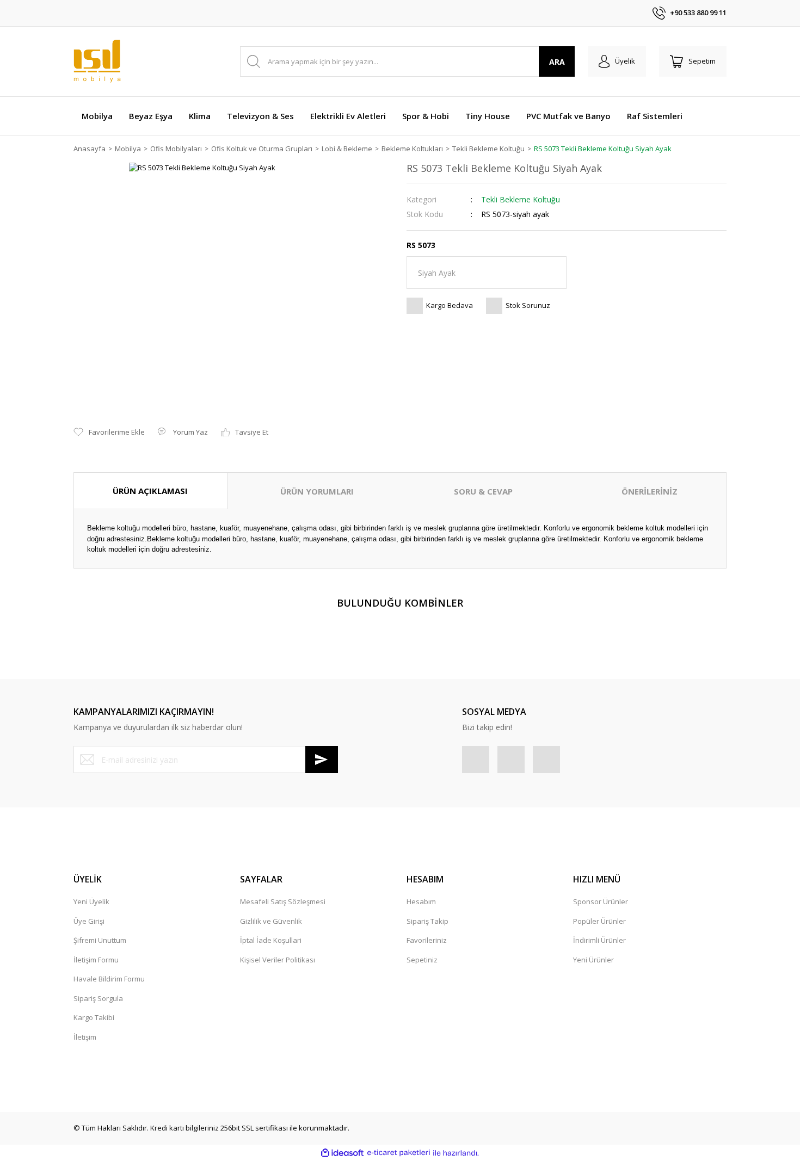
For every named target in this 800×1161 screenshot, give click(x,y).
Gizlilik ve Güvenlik (271, 921)
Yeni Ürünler (593, 960)
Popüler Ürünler (599, 921)
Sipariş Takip (427, 921)
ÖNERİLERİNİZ (649, 491)
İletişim (84, 1037)
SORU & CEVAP (483, 491)
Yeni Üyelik (91, 901)
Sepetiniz (422, 960)
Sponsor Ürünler (600, 901)
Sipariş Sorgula (98, 998)
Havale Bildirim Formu (109, 979)
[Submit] (321, 759)
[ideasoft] (342, 1152)
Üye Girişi (88, 921)
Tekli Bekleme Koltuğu (520, 199)
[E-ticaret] (398, 1152)
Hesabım (421, 901)
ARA (557, 62)
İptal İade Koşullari (270, 940)
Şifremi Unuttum (99, 940)
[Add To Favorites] (109, 432)
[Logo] (97, 61)
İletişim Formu (96, 960)
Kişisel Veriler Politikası (277, 960)
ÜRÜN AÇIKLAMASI (150, 490)
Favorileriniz (427, 940)
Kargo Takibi (93, 1017)
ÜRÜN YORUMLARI (317, 491)
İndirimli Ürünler (599, 940)
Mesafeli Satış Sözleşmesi (282, 901)
